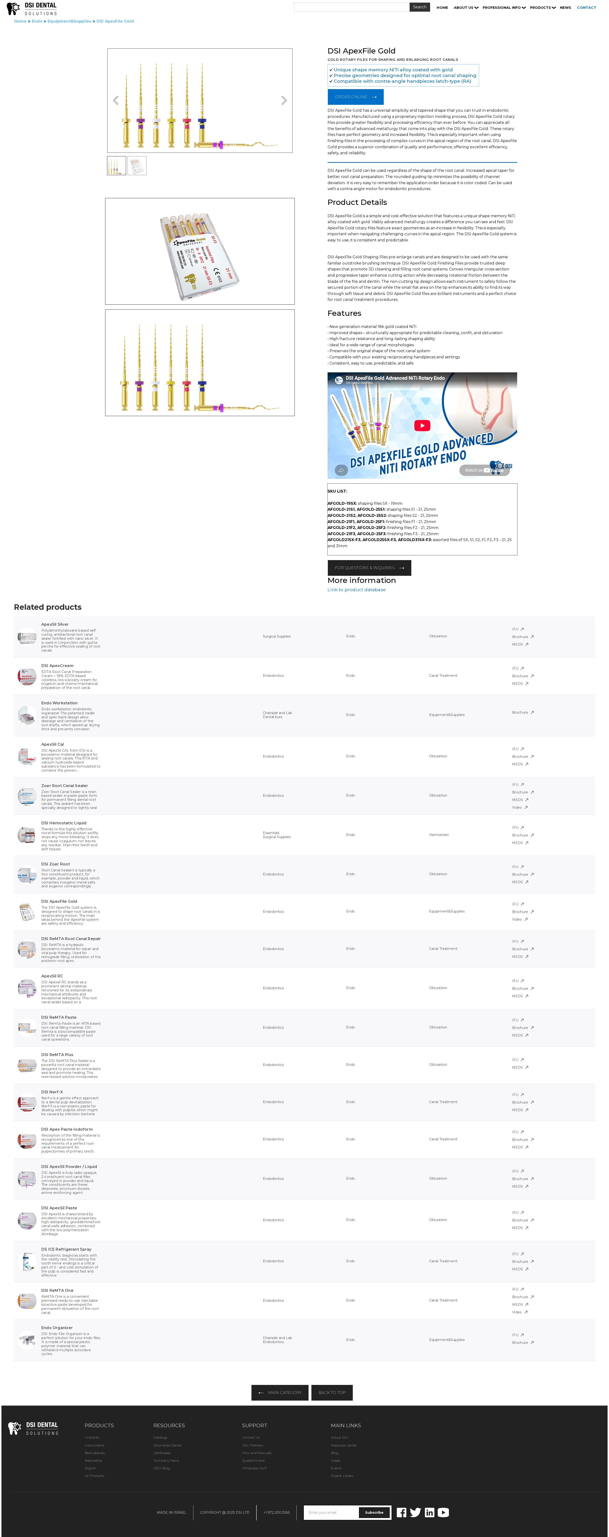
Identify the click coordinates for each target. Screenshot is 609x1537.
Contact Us (251, 1437)
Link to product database (357, 589)
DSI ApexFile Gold (115, 21)
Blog (335, 1453)
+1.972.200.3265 (276, 1512)
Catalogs (160, 1437)
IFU (515, 629)
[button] (466, 7)
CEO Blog (161, 1468)
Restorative (93, 1460)
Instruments (94, 1445)
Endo (37, 21)
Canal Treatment (443, 675)
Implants (92, 1437)
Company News (166, 1460)
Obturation (438, 636)
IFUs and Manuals (256, 1453)
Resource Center (344, 1445)
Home (20, 21)
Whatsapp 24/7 (254, 1468)
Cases (335, 1460)
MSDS (517, 644)
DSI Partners (252, 1445)
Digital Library (342, 1476)
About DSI (339, 1437)
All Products (94, 1476)
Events (336, 1468)
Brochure (520, 637)
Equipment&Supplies (69, 21)
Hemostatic (439, 835)
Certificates (162, 1453)
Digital (90, 1468)
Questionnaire (253, 1460)
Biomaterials (95, 1453)
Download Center (167, 1445)
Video (517, 807)
